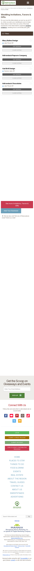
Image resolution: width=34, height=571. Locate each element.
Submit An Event (17, 442)
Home (2, 8)
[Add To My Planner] (31, 40)
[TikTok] (28, 415)
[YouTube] (11, 415)
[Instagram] (22, 415)
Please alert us (6, 554)
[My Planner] (20, 421)
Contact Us (17, 486)
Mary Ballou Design (10, 40)
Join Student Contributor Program (17, 448)
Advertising (17, 497)
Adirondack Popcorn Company (14, 55)
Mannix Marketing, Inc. (17, 538)
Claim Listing (17, 50)
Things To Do (17, 464)
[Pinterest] (17, 415)
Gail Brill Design (8, 68)
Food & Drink (17, 468)
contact (13, 560)
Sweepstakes (17, 493)
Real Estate (17, 475)
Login (17, 432)
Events (17, 471)
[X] (14, 421)
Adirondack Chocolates (11, 83)
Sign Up (15, 395)
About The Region (17, 479)
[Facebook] (6, 415)
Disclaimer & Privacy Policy (10, 546)
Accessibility (24, 558)
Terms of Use (21, 546)
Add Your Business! (11, 211)
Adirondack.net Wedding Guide (18, 8)
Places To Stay (17, 460)
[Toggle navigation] (28, 3)
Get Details (17, 46)
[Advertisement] (17, 299)
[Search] (29, 516)
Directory (7, 8)
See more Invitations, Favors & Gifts (17, 205)
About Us (17, 489)
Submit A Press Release (17, 437)
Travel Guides (17, 482)
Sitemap (17, 520)
